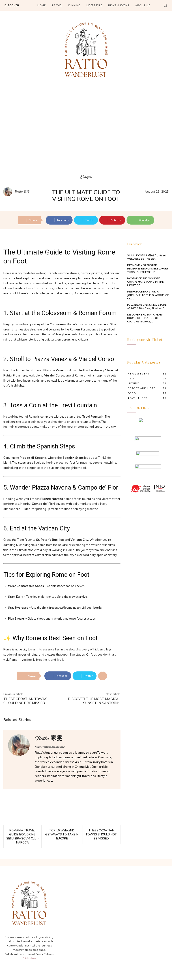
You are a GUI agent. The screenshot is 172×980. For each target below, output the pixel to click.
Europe (86, 177)
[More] (102, 675)
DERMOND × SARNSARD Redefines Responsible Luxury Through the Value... (147, 269)
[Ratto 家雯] (8, 191)
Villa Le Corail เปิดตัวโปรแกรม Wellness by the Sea (146, 257)
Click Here (29, 958)
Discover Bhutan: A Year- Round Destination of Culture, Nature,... (145, 318)
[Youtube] (40, 968)
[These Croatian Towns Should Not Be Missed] (101, 812)
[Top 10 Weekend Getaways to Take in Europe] (62, 812)
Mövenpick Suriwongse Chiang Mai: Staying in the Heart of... (145, 282)
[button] (165, 5)
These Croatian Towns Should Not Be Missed (25, 701)
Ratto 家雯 (22, 191)
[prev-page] (130, 328)
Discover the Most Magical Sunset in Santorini (94, 701)
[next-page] (137, 328)
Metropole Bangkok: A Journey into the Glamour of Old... (148, 295)
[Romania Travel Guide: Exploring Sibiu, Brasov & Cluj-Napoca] (22, 812)
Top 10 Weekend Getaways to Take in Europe (61, 834)
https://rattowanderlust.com (50, 746)
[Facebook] (18, 968)
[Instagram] (29, 968)
